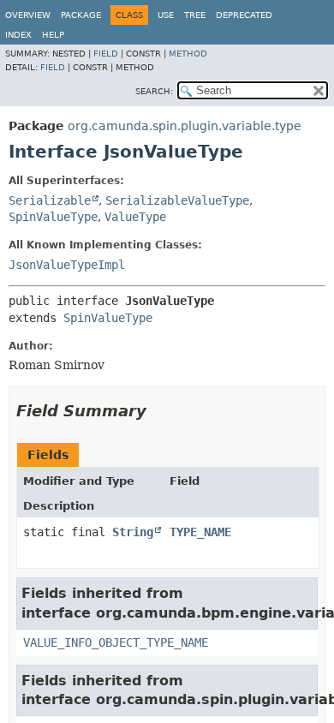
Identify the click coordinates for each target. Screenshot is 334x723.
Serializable (50, 200)
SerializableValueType (177, 200)
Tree (195, 15)
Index (18, 34)
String (132, 532)
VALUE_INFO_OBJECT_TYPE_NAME (115, 642)
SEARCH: (154, 91)
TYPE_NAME (200, 532)
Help (53, 34)
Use (166, 15)
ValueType (135, 217)
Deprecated (244, 15)
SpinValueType (53, 217)
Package (81, 15)
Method (188, 53)
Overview (28, 15)
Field (105, 53)
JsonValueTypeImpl (67, 265)
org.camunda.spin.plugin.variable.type (184, 126)
